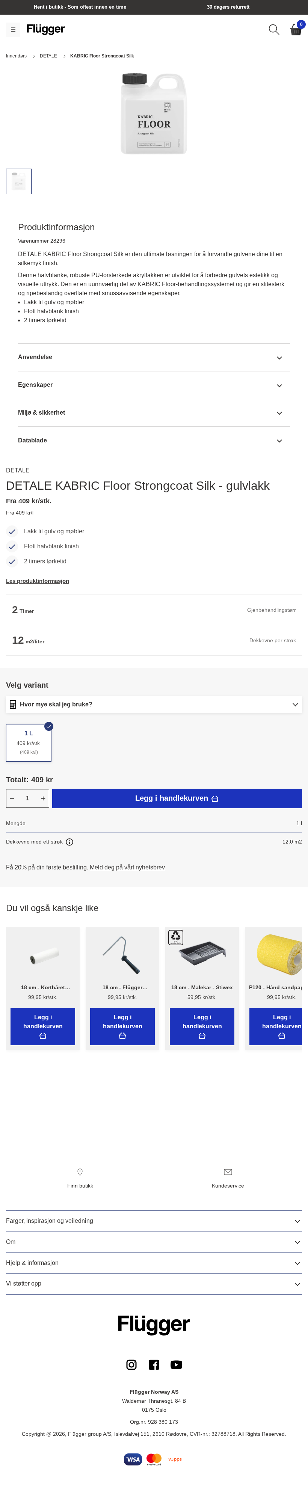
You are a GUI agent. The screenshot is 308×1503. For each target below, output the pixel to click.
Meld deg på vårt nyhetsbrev (127, 867)
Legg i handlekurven (172, 798)
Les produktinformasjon (37, 581)
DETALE (18, 470)
